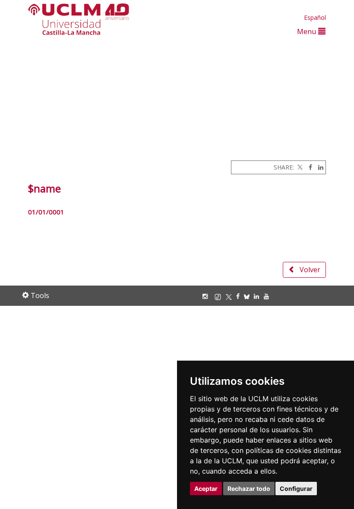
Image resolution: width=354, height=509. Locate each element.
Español (315, 17)
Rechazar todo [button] (249, 488)
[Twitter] (299, 167)
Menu (307, 31)
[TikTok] (220, 296)
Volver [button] (310, 269)
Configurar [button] (296, 488)
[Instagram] (207, 296)
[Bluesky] (249, 296)
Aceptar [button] (206, 488)
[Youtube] (268, 296)
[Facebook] (308, 167)
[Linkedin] (318, 167)
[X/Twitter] (231, 296)
